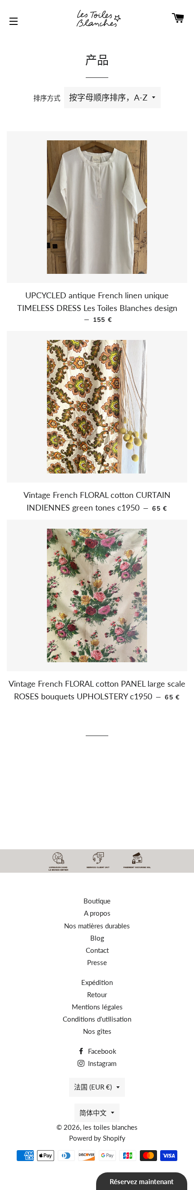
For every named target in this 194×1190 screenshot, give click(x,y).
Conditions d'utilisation (97, 1019)
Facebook (101, 1051)
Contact (97, 950)
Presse (97, 962)
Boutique (97, 901)
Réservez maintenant (142, 1181)
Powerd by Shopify (97, 1138)
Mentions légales (97, 1007)
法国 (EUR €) (93, 1087)
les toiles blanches (110, 1127)
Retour (97, 994)
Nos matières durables (97, 926)
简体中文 (92, 1113)
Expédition (97, 982)
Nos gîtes (97, 1031)
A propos (97, 913)
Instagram (101, 1063)
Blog (97, 938)
